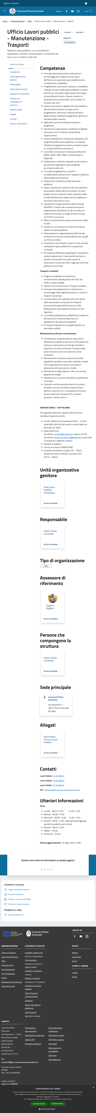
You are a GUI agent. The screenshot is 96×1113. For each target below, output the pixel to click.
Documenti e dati (8, 986)
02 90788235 (58, 785)
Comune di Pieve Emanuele (55, 698)
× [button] (93, 1088)
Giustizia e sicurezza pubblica (33, 987)
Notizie (75, 952)
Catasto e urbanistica (33, 970)
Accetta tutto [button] (39, 1104)
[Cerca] (91, 11)
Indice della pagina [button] (17, 64)
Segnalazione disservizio (34, 1035)
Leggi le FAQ (30, 1039)
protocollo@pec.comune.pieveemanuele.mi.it (62, 790)
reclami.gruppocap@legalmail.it (68, 437)
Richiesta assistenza (33, 1043)
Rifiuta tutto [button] (57, 1104)
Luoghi (74, 972)
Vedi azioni (79, 32)
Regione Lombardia (11, 3)
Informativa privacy (56, 1039)
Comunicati (76, 956)
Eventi (74, 976)
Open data (52, 1055)
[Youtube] (71, 11)
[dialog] (48, 1099)
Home (5, 21)
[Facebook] (65, 11)
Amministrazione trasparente (55, 1030)
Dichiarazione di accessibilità (54, 1050)
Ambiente (29, 1000)
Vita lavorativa (31, 960)
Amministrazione (18, 21)
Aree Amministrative (9, 956)
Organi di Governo (8, 952)
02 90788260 (58, 780)
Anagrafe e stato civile (34, 952)
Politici (4, 977)
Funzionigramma (8, 969)
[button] (48, 1109)
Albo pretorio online (56, 1035)
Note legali (52, 1043)
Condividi (67, 32)
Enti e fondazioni (8, 973)
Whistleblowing (54, 1059)
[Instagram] (77, 11)
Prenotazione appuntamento (31, 1030)
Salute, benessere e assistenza (33, 1006)
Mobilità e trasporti (32, 978)
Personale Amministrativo (11, 982)
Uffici (30, 21)
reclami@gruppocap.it (64, 434)
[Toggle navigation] (4, 11)
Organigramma (7, 965)
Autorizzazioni (30, 1012)
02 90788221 (58, 776)
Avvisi (74, 961)
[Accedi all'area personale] (86, 3)
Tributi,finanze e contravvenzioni (31, 995)
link (70, 1099)
